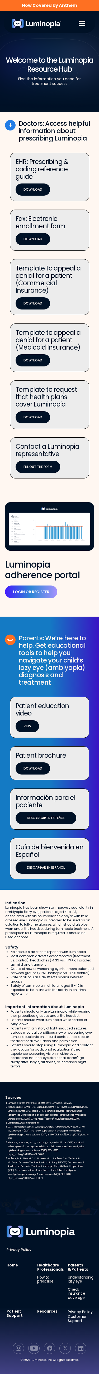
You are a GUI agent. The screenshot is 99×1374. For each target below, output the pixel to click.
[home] (34, 23)
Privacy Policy (19, 1249)
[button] (82, 23)
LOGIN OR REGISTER (31, 591)
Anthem (68, 5)
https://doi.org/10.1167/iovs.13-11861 (25, 1178)
